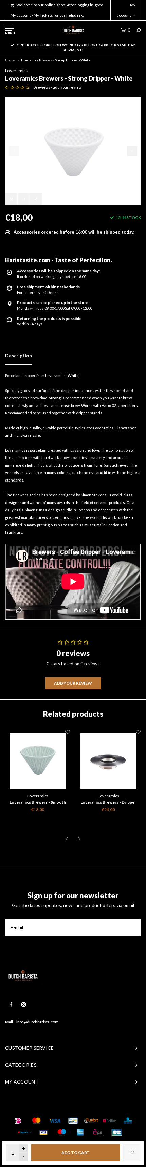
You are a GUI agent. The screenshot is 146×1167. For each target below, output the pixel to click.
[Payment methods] (18, 1121)
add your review (67, 87)
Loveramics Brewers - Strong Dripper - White (55, 60)
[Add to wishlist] (131, 1152)
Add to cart (75, 1152)
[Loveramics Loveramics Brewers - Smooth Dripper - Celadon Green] (37, 761)
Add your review (73, 683)
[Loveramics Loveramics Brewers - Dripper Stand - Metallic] (108, 761)
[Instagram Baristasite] (24, 1005)
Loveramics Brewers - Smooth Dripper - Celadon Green (38, 802)
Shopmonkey (108, 1107)
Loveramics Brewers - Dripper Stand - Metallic (108, 802)
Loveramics (16, 70)
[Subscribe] (132, 927)
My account (126, 10)
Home (10, 60)
